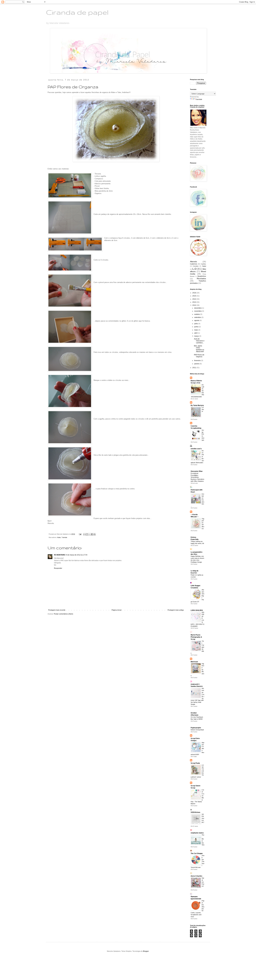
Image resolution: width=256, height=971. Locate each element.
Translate (198, 99)
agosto (197, 320)
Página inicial (116, 610)
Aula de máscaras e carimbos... (199, 341)
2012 (194, 305)
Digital (204, 266)
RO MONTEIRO (59, 555)
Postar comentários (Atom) (63, 614)
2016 (194, 293)
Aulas (59, 537)
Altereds (193, 261)
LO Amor (203, 409)
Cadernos (193, 264)
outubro (197, 314)
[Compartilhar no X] (89, 534)
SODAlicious (195, 812)
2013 (194, 302)
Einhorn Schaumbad (197, 730)
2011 (194, 368)
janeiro (197, 364)
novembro (198, 311)
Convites (196, 266)
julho (196, 324)
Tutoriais (64, 537)
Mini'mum (194, 662)
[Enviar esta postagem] (80, 534)
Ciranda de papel (77, 12)
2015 (194, 296)
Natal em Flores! (203, 882)
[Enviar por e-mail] (84, 534)
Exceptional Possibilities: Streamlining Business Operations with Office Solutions (197, 477)
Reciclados (201, 278)
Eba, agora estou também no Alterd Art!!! (199, 349)
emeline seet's (196, 449)
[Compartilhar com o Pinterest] (94, 534)
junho (196, 327)
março (196, 336)
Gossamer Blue (197, 471)
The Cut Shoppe (197, 853)
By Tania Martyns (197, 405)
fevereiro (197, 360)
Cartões (203, 264)
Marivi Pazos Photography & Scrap (196, 637)
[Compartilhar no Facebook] (92, 534)
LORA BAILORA (197, 610)
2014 (194, 299)
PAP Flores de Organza (199, 356)
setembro (197, 317)
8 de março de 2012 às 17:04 (76, 555)
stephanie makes (197, 833)
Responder (58, 568)
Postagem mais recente (56, 610)
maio (196, 330)
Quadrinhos (201, 276)
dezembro (198, 308)
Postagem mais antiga (176, 610)
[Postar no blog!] (87, 534)
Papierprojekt (196, 728)
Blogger (146, 951)
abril (196, 333)
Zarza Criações (196, 876)
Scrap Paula (195, 763)
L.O (194, 268)
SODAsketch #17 (203, 818)
